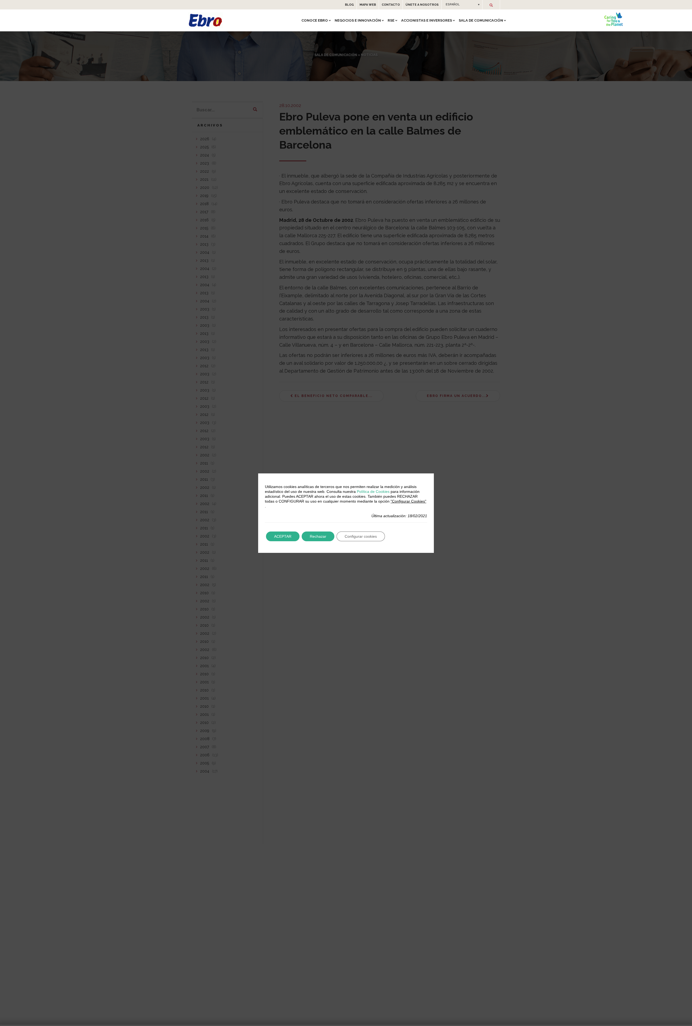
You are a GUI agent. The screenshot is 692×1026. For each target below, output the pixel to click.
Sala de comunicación (481, 20)
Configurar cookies (361, 536)
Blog (349, 4)
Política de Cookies (373, 491)
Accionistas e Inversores (426, 20)
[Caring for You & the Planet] (613, 19)
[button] (462, 4)
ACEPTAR (282, 536)
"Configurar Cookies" (408, 501)
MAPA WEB (368, 4)
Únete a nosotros (422, 4)
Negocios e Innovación (358, 20)
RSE (391, 20)
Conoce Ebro (314, 20)
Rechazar (318, 536)
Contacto (391, 4)
